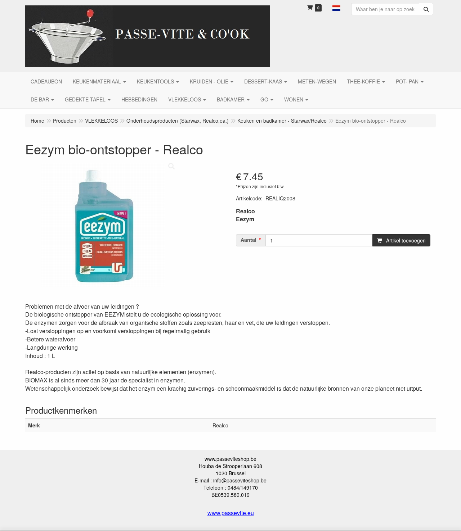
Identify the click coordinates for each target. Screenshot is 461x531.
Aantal (248, 239)
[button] (336, 7)
